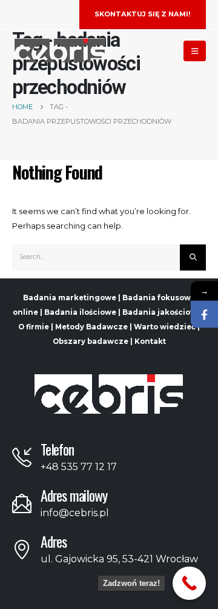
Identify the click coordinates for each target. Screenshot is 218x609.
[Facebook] (204, 314)
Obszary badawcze (90, 341)
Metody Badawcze (91, 327)
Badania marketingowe (69, 298)
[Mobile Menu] (194, 51)
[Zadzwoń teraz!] (189, 583)
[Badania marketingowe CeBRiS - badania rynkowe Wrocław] (60, 51)
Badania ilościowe (80, 312)
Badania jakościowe (162, 312)
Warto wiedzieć (165, 327)
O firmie (33, 327)
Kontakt (150, 341)
